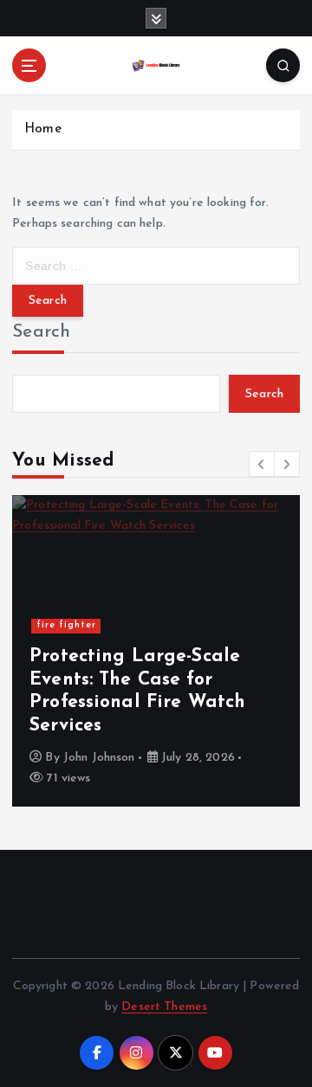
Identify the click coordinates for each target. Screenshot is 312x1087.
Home (43, 129)
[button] (262, 464)
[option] (156, 651)
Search (41, 332)
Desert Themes (164, 1006)
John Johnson (99, 757)
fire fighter (66, 625)
